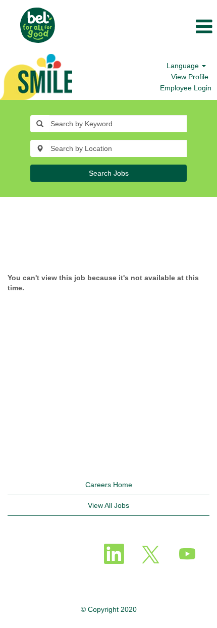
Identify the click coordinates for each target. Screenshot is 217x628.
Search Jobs (109, 173)
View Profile (189, 77)
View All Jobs (108, 505)
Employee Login (185, 88)
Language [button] (184, 66)
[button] (144, 27)
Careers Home (108, 485)
